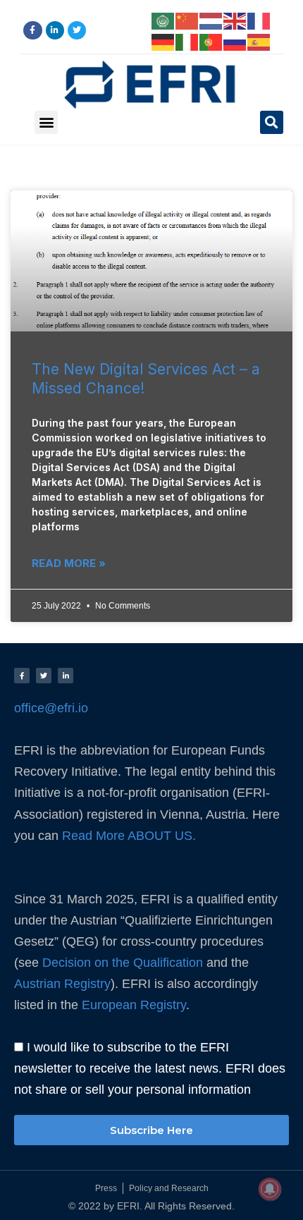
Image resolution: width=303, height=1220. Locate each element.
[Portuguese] (211, 41)
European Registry (132, 1004)
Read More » (69, 563)
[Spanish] (259, 41)
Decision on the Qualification (122, 962)
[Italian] (187, 41)
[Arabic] (163, 20)
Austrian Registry (62, 983)
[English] (235, 20)
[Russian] (235, 41)
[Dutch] (211, 20)
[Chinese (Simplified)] (187, 20)
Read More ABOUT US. (130, 836)
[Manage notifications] (270, 1189)
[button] (46, 122)
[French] (259, 20)
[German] (163, 41)
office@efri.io (51, 707)
